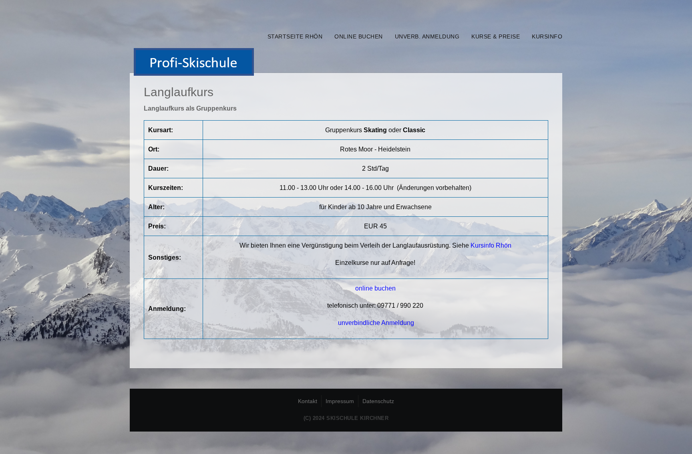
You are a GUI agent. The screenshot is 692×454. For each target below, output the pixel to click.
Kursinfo (547, 36)
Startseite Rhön (295, 36)
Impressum (340, 401)
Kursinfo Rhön (491, 245)
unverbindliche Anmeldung (376, 322)
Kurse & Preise (495, 36)
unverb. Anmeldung (427, 36)
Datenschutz (378, 401)
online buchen (358, 36)
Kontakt (307, 401)
